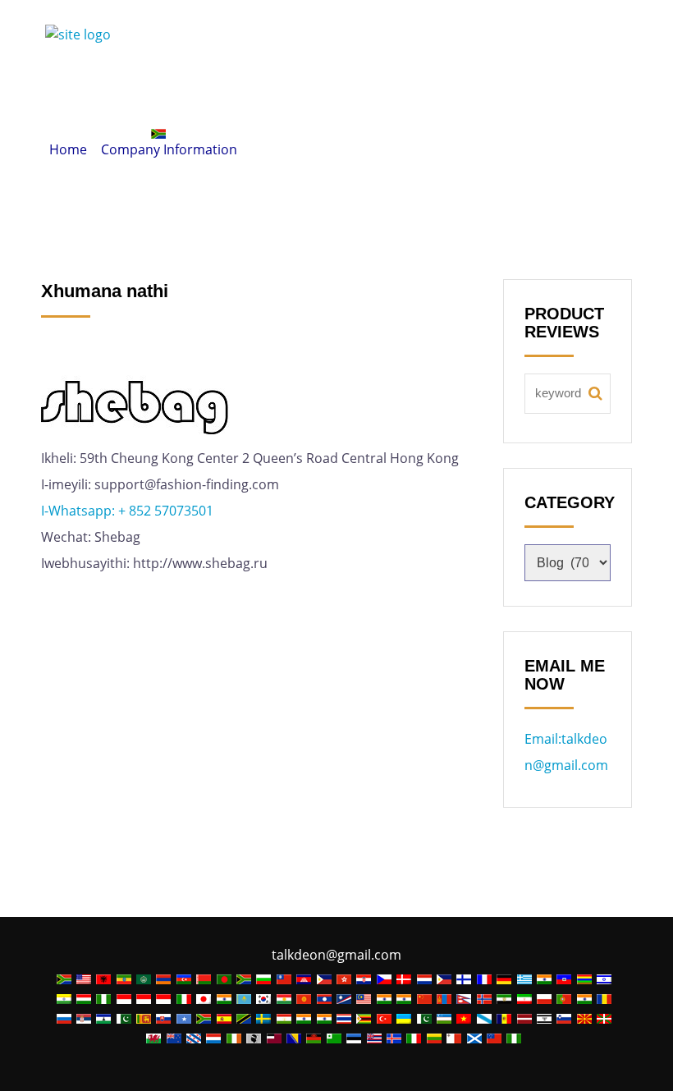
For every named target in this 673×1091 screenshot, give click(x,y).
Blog (507, 89)
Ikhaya (78, 89)
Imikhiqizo (170, 89)
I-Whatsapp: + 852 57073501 (129, 511)
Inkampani (278, 89)
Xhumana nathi (404, 89)
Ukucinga (88, 134)
